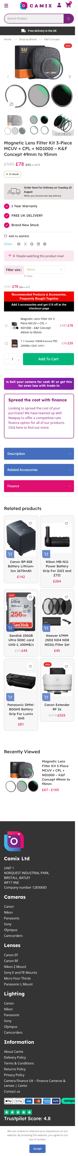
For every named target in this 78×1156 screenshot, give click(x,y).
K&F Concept (52, 39)
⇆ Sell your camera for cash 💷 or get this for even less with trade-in (37, 383)
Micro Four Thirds (17, 978)
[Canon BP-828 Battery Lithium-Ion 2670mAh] (20, 538)
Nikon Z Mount (15, 966)
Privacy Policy (14, 1074)
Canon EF (11, 954)
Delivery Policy (15, 1057)
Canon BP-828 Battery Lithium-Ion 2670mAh (20, 565)
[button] (7, 76)
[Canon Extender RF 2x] (55, 681)
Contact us (12, 1091)
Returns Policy (15, 1068)
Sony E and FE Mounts (20, 972)
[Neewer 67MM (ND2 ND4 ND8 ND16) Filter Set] (55, 611)
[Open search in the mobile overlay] (37, 18)
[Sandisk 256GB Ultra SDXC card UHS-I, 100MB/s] (20, 611)
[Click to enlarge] (10, 103)
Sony (7, 924)
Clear (28, 275)
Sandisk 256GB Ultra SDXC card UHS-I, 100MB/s (20, 639)
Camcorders (13, 935)
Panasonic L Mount (18, 984)
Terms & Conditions (19, 1063)
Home (8, 39)
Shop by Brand (28, 39)
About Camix (13, 1051)
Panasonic (12, 918)
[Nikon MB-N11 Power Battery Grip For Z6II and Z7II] (55, 538)
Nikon (8, 912)
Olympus (10, 929)
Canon (9, 906)
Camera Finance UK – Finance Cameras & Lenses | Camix (35, 1082)
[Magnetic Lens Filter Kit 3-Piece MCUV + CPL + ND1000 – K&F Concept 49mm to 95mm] (21, 775)
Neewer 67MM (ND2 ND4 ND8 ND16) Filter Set (54, 639)
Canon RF (11, 960)
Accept (37, 1148)
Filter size (12, 269)
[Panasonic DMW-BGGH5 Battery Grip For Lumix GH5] (20, 681)
